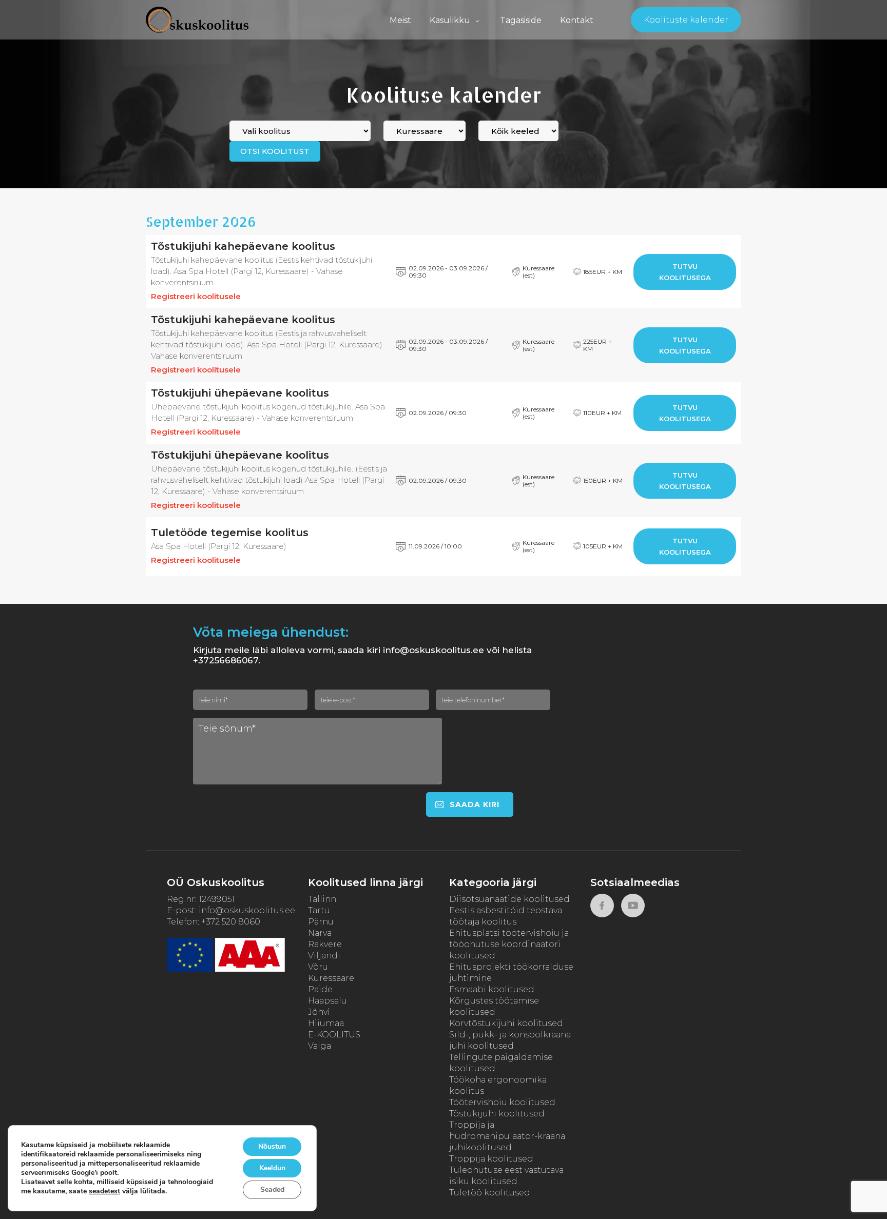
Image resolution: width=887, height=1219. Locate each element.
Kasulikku (450, 20)
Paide (320, 989)
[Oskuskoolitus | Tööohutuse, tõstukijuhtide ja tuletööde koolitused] (197, 20)
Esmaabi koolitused (491, 989)
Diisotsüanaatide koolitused (509, 899)
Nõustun (272, 1146)
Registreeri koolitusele (196, 296)
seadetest (104, 1191)
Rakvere (325, 944)
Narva (320, 933)
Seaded (272, 1189)
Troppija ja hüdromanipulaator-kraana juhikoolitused (507, 1136)
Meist (400, 20)
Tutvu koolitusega (685, 272)
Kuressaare (331, 978)
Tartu (319, 910)
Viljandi (324, 955)
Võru (318, 967)
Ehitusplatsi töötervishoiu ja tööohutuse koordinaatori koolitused (509, 944)
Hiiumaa (326, 1023)
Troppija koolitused (491, 1159)
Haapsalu (327, 1001)
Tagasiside (521, 20)
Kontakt (576, 20)
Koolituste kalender (686, 20)
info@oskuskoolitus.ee (247, 910)
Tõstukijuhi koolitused (497, 1113)
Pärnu (321, 922)
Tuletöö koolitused (489, 1192)
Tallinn (322, 899)
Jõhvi (319, 1012)
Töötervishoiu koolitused (502, 1102)
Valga (319, 1046)
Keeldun (272, 1168)
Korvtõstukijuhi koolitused (506, 1023)
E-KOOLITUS (334, 1034)
